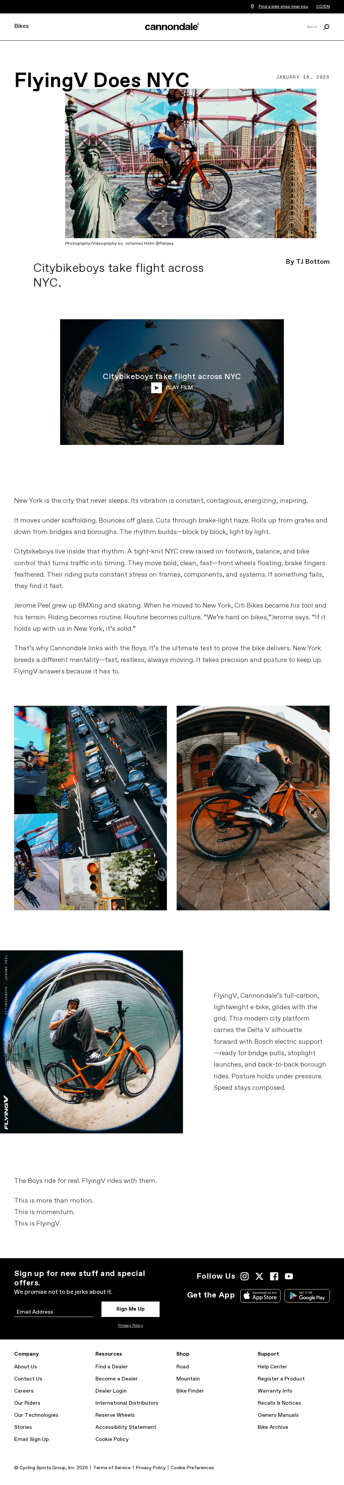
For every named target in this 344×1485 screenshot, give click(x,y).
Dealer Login (111, 1391)
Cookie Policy (112, 1439)
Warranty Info (275, 1391)
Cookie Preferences (192, 1468)
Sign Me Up (130, 1309)
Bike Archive (273, 1427)
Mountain (188, 1379)
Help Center (272, 1366)
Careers (24, 1391)
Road (182, 1366)
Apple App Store (260, 1296)
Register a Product (281, 1379)
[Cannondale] (172, 26)
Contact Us (28, 1379)
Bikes (21, 26)
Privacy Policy (130, 1325)
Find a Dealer (111, 1366)
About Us (25, 1366)
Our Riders (27, 1403)
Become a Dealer (116, 1379)
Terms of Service (112, 1468)
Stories (23, 1427)
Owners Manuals (278, 1415)
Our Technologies (36, 1415)
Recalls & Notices (279, 1403)
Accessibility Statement (125, 1427)
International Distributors (126, 1403)
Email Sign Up (31, 1439)
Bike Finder (190, 1391)
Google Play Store (307, 1296)
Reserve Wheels (115, 1415)
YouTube (289, 1276)
